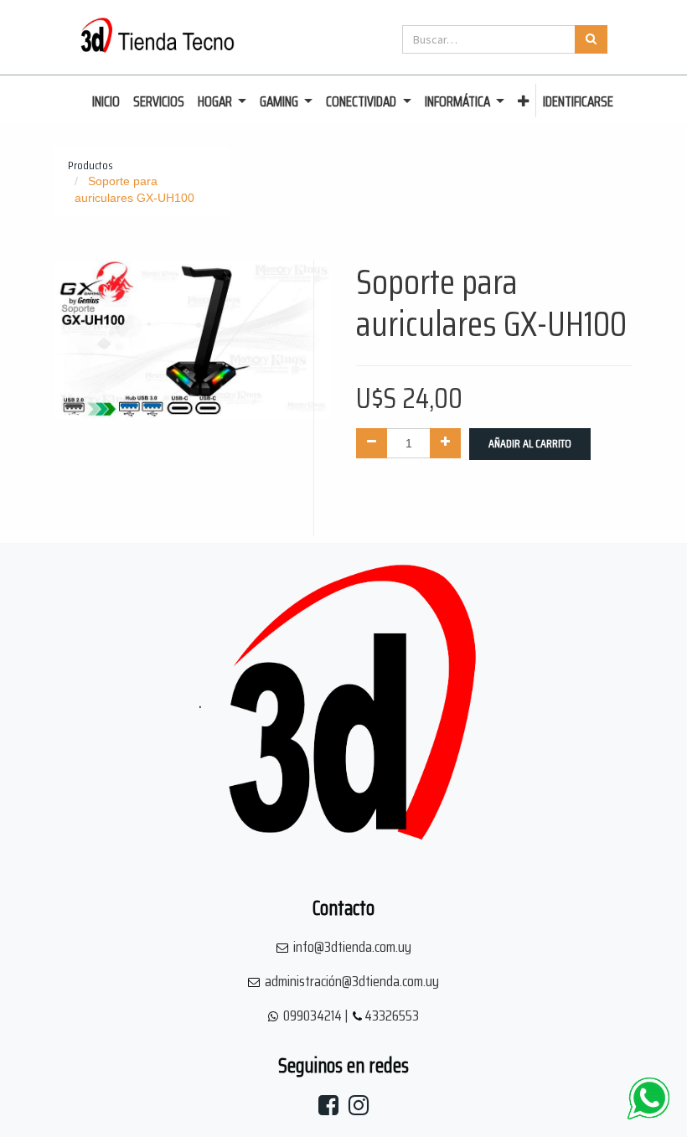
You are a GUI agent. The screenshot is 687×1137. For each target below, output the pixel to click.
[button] (523, 102)
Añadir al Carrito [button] (529, 443)
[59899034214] (648, 1098)
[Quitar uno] (371, 443)
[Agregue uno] (445, 443)
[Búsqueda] (591, 39)
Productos (90, 165)
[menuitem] (106, 102)
